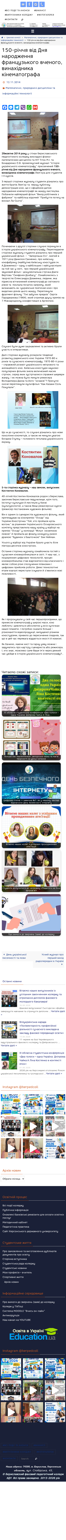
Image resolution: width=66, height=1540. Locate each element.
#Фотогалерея (45, 15)
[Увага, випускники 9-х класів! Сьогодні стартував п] (55, 1097)
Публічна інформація (15, 1202)
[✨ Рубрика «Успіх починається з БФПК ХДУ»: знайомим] (33, 1141)
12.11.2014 (13, 82)
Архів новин (11, 1274)
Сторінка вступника (15, 1251)
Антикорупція (11, 1308)
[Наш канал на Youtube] (23, 4)
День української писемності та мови (14, 954)
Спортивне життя (13, 1269)
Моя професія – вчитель (17, 1265)
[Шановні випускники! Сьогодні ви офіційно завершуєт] (11, 1119)
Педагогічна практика (16, 1219)
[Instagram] (35, 4)
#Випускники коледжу (19, 15)
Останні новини (12, 979)
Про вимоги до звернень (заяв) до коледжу (29, 1294)
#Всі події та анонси (17, 10)
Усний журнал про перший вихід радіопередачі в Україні (50, 955)
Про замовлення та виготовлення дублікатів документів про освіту (30, 1246)
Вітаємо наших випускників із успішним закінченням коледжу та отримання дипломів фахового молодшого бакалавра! (40, 993)
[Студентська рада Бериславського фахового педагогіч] (11, 1141)
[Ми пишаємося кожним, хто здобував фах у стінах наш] (55, 1119)
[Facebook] (29, 4)
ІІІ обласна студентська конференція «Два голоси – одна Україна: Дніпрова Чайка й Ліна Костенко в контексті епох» (42, 1050)
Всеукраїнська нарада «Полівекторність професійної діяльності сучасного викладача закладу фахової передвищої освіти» (41, 1021)
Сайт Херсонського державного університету (30, 1224)
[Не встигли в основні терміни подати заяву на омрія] (11, 1097)
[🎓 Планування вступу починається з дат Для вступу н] (55, 1141)
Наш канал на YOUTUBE (17, 1312)
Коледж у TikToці (13, 1299)
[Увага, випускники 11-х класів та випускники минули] (33, 1097)
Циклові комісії (13, 37)
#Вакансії (40, 10)
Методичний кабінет (15, 1215)
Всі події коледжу (13, 1198)
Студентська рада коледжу (19, 1256)
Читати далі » (21, 1009)
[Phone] (42, 4)
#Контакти (11, 19)
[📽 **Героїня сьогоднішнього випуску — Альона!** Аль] (33, 1119)
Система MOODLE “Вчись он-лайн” (24, 1303)
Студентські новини (15, 1260)
